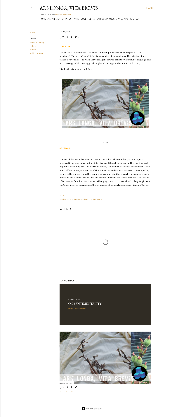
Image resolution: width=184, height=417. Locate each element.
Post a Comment (72, 392)
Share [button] (32, 32)
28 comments (80, 309)
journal (33, 49)
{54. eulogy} (69, 387)
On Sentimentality (84, 303)
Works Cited (131, 19)
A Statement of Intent (60, 19)
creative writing (37, 43)
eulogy (33, 46)
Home (43, 19)
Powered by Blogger (94, 409)
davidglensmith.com (63, 14)
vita (120, 19)
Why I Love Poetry (84, 19)
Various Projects (107, 19)
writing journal (36, 53)
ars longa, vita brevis (69, 8)
